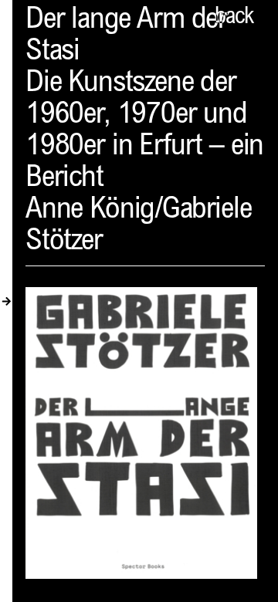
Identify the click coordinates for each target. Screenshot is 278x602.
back (234, 17)
